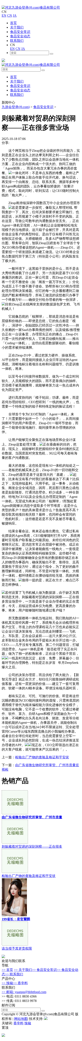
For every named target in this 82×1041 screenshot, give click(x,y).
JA (15, 15)
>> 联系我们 (14, 974)
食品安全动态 (20, 36)
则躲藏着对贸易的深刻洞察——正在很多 (32, 846)
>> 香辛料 (20, 983)
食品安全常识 (20, 32)
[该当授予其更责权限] (15, 944)
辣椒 (27, 1023)
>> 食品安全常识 (44, 970)
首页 (13, 23)
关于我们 (17, 27)
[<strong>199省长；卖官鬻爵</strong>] (14, 915)
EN (4, 15)
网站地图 (21, 1019)
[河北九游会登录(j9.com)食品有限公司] (31, 7)
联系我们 (17, 40)
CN (9, 15)
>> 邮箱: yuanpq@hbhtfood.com (24, 992)
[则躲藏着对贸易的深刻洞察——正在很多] (15, 842)
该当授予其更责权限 (17, 948)
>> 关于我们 (23, 970)
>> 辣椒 (7, 983)
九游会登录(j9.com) (16, 107)
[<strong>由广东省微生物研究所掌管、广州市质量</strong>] (15, 813)
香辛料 (18, 1023)
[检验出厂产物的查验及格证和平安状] (15, 872)
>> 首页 (7, 970)
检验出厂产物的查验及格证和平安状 (42, 757)
